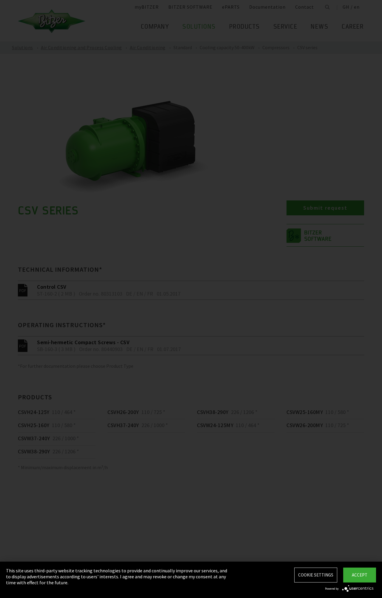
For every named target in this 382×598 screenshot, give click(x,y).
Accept (359, 575)
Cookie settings (315, 575)
